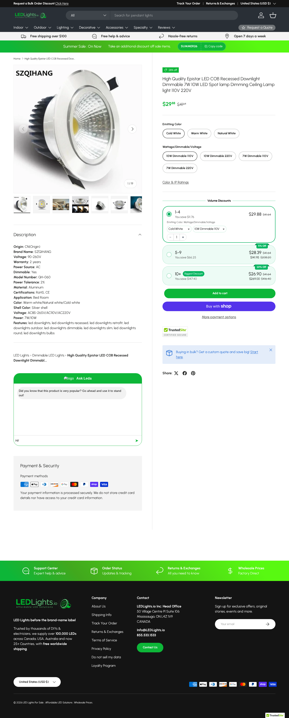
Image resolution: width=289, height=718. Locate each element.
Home (17, 58)
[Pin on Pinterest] (193, 373)
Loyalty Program (104, 666)
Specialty (141, 27)
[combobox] (152, 15)
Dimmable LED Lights (48, 355)
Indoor (18, 27)
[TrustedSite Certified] (175, 331)
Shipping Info (101, 615)
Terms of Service (104, 640)
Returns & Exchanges (220, 3)
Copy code (215, 46)
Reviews (164, 27)
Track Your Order (188, 3)
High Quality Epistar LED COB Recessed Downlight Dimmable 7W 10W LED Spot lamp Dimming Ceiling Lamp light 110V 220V (50, 58)
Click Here (62, 3)
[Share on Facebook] (184, 373)
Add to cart (219, 293)
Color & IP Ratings (175, 182)
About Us (99, 606)
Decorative (87, 27)
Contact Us (150, 647)
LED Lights (21, 355)
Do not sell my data (106, 657)
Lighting (63, 27)
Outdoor (40, 27)
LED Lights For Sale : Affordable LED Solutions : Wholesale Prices (57, 702)
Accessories (114, 27)
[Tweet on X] (176, 373)
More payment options (219, 317)
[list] (78, 129)
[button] (273, 15)
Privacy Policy (101, 649)
